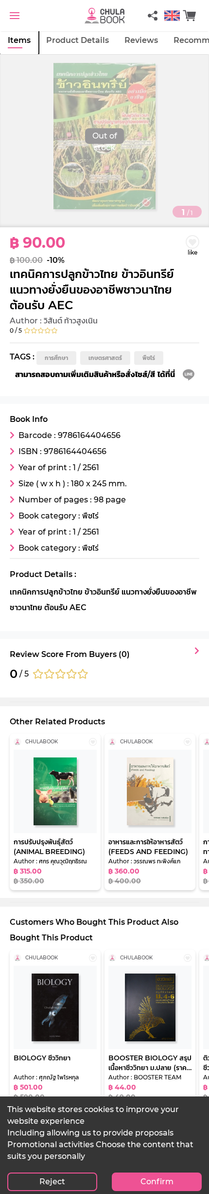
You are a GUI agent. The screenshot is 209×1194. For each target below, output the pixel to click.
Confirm (157, 1181)
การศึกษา (56, 357)
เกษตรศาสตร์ (105, 357)
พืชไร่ (148, 357)
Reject (52, 1181)
